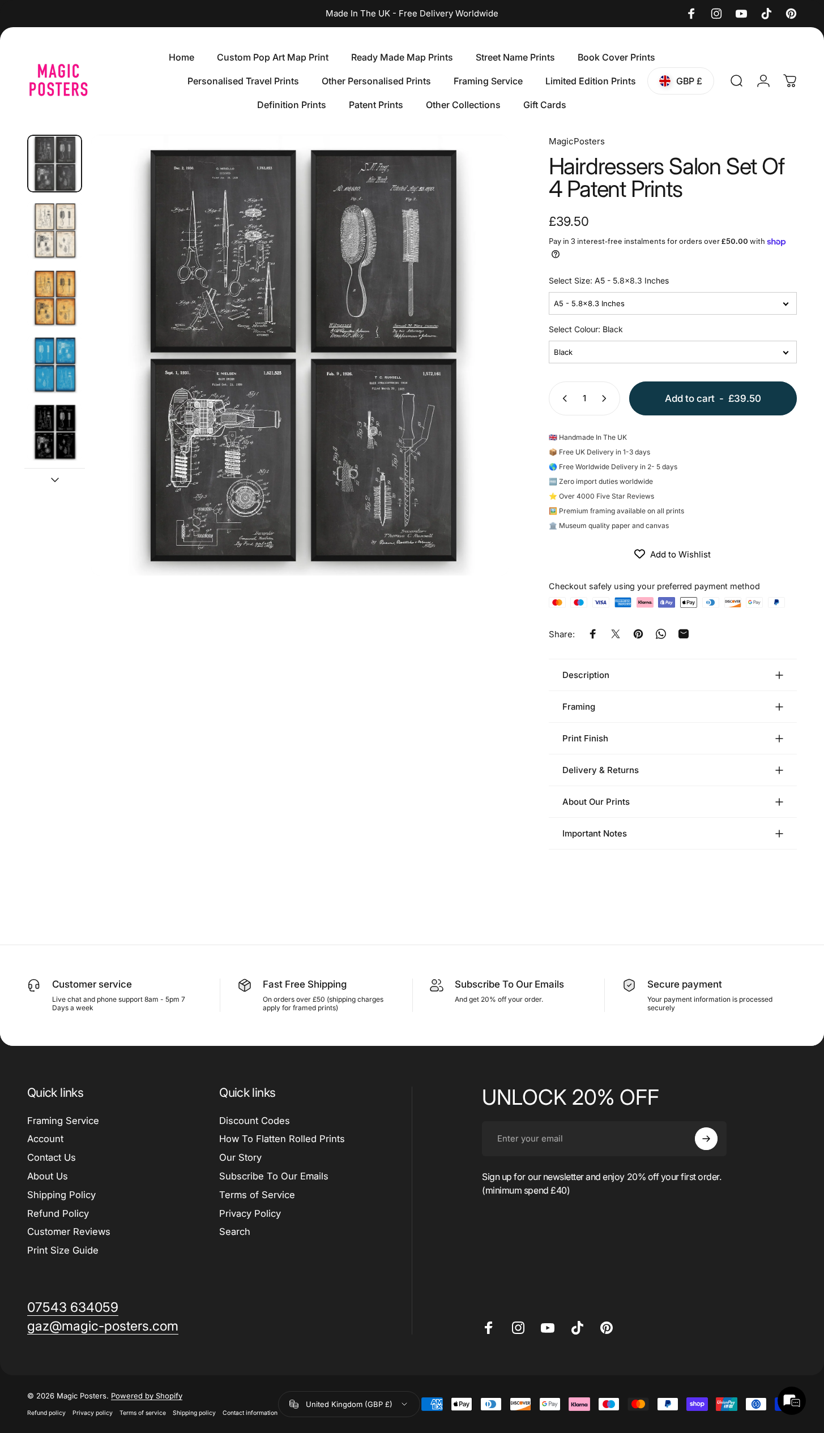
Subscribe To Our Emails (273, 1176)
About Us (47, 1176)
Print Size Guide (63, 1250)
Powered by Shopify (146, 1396)
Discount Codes (254, 1120)
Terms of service (142, 1413)
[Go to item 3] (54, 298)
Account (45, 1138)
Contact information (250, 1413)
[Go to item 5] (54, 432)
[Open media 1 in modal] (300, 355)
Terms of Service (257, 1194)
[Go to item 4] (54, 364)
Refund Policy (58, 1213)
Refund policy (46, 1413)
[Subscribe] (706, 1138)
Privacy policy (92, 1413)
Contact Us (51, 1157)
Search (234, 1231)
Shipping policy (194, 1413)
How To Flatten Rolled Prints (282, 1138)
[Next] (480, 376)
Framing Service (63, 1120)
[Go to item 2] (54, 230)
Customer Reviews (68, 1231)
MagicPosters (577, 141)
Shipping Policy (61, 1194)
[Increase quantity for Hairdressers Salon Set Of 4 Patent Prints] (607, 398)
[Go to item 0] (54, 163)
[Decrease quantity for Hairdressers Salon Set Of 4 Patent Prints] (562, 398)
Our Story (240, 1157)
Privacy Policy (250, 1213)
